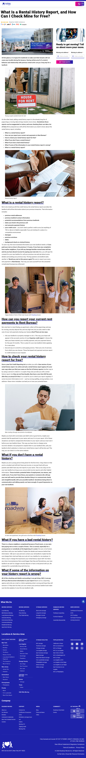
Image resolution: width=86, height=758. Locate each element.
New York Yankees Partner (8, 719)
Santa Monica (23, 649)
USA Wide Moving (24, 692)
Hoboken (5, 671)
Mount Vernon (6, 663)
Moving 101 (22, 724)
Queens (5, 650)
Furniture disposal (58, 616)
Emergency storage (41, 617)
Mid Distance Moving (7, 613)
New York (4, 643)
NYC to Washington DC (59, 655)
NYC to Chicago (57, 648)
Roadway (34, 315)
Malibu (21, 651)
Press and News (40, 712)
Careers (4, 721)
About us (4, 710)
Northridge (23, 656)
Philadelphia (6, 685)
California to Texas (58, 643)
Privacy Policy (80, 747)
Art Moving (22, 610)
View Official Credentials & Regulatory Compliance (69, 744)
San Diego (23, 664)
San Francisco (24, 666)
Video (37, 714)
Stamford (5, 679)
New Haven (6, 677)
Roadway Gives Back (58, 710)
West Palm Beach (7, 695)
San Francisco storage (42, 653)
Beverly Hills (23, 646)
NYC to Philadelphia (58, 671)
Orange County (23, 661)
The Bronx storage (41, 645)
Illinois (21, 679)
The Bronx (5, 652)
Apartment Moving (6, 627)
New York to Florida (58, 653)
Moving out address (62, 52)
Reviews (4, 714)
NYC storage (39, 643)
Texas (20, 685)
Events (55, 712)
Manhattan (5, 645)
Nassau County (7, 654)
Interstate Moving (6, 617)
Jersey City (6, 669)
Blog (37, 710)
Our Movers (5, 712)
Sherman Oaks (24, 653)
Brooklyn (5, 647)
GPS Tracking (73, 615)
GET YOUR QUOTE (64, 62)
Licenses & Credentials (7, 717)
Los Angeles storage (41, 650)
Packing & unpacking (58, 613)
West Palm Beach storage (42, 657)
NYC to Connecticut (58, 645)
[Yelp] (82, 648)
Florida (4, 688)
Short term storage (41, 610)
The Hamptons (6, 661)
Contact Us (22, 710)
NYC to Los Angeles (58, 650)
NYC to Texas (56, 657)
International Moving (7, 620)
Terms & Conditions (69, 747)
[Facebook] (77, 648)
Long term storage (41, 613)
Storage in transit (40, 615)
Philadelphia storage (41, 662)
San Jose (22, 668)
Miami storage (40, 655)
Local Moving (5, 610)
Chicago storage (40, 648)
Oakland (22, 671)
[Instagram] (72, 644)
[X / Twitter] (72, 648)
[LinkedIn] (82, 644)
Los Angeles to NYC (58, 660)
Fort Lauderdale (7, 693)
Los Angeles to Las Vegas (60, 664)
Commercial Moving (7, 622)
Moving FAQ (22, 729)
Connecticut (5, 674)
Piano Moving (22, 613)
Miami (4, 690)
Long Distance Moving (7, 615)
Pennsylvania (5, 682)
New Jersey (5, 667)
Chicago (22, 682)
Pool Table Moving (23, 615)
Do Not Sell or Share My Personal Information (70, 754)
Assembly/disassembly (59, 620)
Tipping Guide (22, 726)
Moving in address (77, 52)
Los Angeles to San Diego (59, 662)
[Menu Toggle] (43, 4)
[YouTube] (77, 644)
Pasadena (22, 658)
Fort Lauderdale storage (42, 660)
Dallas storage (40, 667)
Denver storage (40, 664)
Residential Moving (7, 624)
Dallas (21, 687)
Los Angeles (22, 644)
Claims (20, 721)
